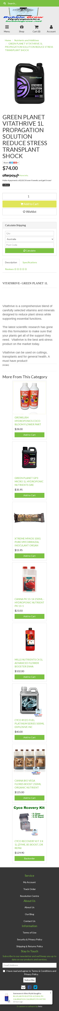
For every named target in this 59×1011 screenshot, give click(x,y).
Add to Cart (31, 204)
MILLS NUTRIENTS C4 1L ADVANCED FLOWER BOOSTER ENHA (29, 663)
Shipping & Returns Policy (29, 946)
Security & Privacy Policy (29, 939)
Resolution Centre (29, 896)
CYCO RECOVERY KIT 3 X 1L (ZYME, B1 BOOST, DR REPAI (29, 844)
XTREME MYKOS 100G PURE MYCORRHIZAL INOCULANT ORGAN (28, 542)
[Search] (4, 3)
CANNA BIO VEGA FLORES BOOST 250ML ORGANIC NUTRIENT (28, 784)
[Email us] (23, 987)
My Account (29, 882)
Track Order (29, 889)
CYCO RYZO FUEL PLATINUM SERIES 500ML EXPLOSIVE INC (29, 723)
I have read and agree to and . (31, 973)
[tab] (11, 262)
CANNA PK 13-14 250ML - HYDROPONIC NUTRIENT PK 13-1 (29, 602)
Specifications (30, 262)
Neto (40, 1006)
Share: (6, 162)
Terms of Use (29, 932)
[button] (29, 211)
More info (23, 175)
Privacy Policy (31, 974)
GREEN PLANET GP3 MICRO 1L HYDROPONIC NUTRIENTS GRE (29, 481)
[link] (29, 987)
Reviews (9, 269)
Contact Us (29, 921)
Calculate (30, 250)
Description (11, 262)
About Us (29, 907)
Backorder (29, 858)
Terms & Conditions (41, 971)
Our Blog (29, 914)
